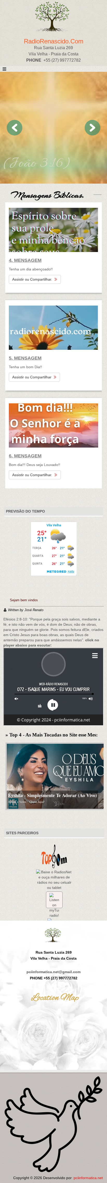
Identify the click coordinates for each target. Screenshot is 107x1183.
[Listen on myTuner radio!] (54, 899)
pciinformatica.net (88, 1178)
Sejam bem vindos (24, 600)
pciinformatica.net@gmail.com (53, 972)
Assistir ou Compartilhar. (32, 279)
